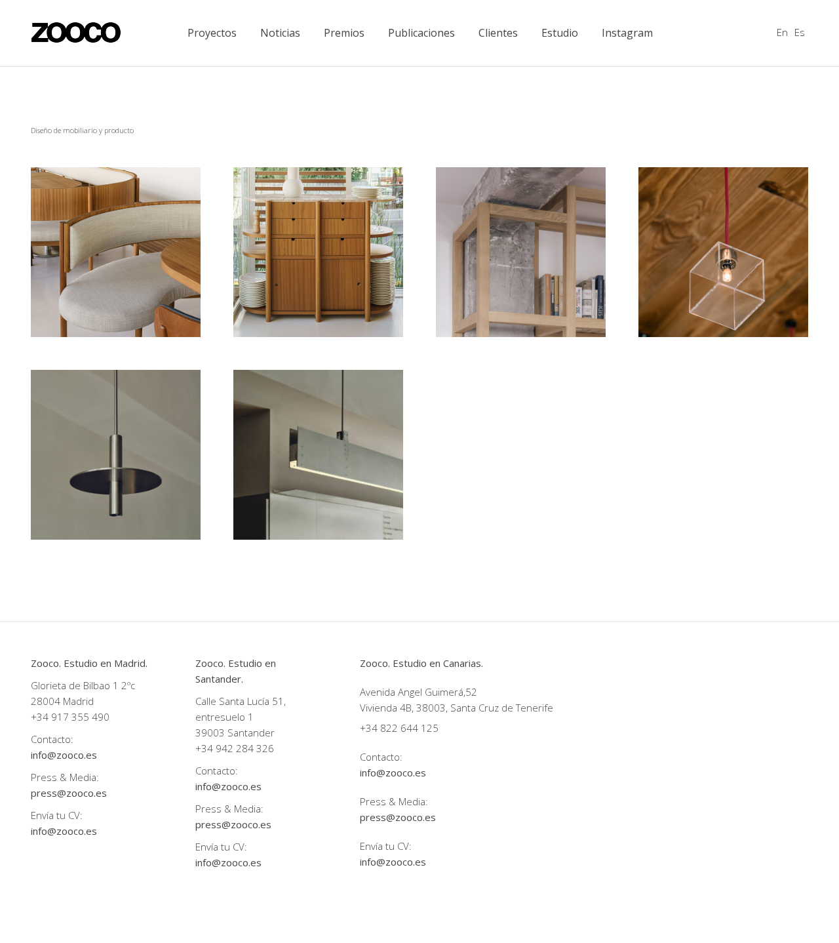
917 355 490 (80, 716)
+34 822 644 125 (399, 727)
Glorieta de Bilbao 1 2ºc (84, 685)
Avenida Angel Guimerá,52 (418, 691)
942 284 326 (245, 748)
